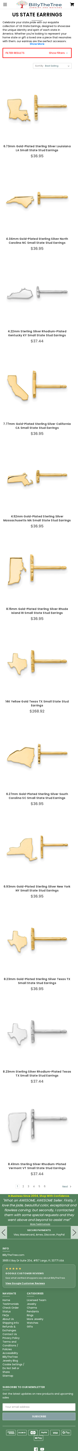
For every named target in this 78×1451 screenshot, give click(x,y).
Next (65, 1186)
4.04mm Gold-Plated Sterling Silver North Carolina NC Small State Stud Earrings (37, 241)
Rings (30, 1315)
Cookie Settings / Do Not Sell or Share (13, 1368)
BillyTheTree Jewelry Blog (10, 1358)
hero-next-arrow (74, 1232)
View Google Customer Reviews (25, 1283)
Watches (32, 1323)
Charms (32, 1308)
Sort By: (39, 66)
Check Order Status (11, 1309)
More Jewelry (35, 1319)
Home (6, 1300)
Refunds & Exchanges (9, 1328)
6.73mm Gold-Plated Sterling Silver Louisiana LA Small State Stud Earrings (37, 148)
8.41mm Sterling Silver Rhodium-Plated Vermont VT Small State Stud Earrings (37, 1166)
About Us (8, 1319)
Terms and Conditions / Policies (10, 1345)
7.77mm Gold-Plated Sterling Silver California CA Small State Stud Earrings (37, 426)
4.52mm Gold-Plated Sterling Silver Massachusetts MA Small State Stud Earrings (37, 518)
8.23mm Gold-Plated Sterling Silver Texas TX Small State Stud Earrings (37, 981)
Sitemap (8, 1376)
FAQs (6, 1315)
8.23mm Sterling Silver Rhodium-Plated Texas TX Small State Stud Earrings (37, 1074)
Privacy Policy (11, 1338)
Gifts (30, 1326)
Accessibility (10, 1353)
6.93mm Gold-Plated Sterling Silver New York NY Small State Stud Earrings (37, 889)
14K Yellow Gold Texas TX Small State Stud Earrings (37, 703)
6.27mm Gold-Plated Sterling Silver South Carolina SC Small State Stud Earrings (37, 796)
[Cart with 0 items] (72, 4)
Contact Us (10, 1334)
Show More (37, 44)
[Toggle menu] (4, 4)
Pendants (33, 1311)
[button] (37, 53)
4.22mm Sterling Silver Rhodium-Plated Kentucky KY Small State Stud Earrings (37, 333)
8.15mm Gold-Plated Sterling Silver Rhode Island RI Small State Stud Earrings (37, 611)
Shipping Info (11, 1323)
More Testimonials (40, 1224)
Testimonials (11, 1304)
